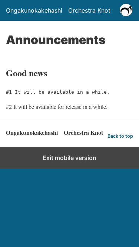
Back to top (120, 136)
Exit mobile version (69, 157)
